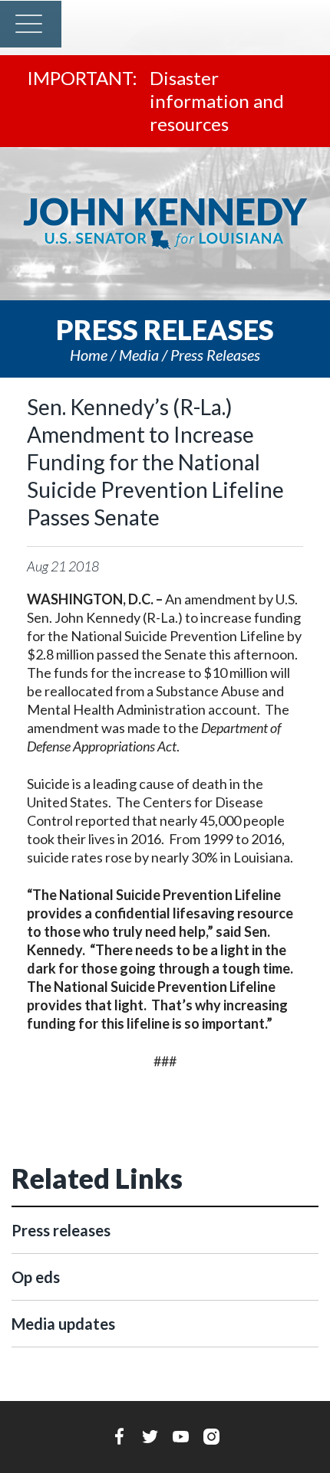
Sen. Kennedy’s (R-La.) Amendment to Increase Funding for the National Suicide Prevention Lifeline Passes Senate (155, 462)
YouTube (181, 1436)
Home (88, 354)
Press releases (215, 354)
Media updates (63, 1323)
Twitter (150, 1436)
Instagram (211, 1436)
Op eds (36, 1277)
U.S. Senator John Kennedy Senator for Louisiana (165, 223)
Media (139, 354)
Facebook (119, 1436)
